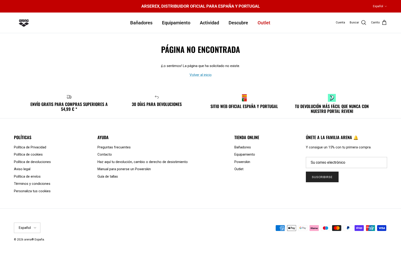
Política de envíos (27, 176)
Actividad (209, 23)
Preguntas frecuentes (114, 147)
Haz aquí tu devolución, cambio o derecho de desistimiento (142, 162)
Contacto (104, 154)
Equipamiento (176, 23)
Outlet (264, 23)
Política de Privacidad (30, 147)
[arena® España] (24, 22)
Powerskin (242, 162)
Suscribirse (322, 177)
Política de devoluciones (32, 162)
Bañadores (141, 23)
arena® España (34, 239)
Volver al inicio (201, 75)
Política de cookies (28, 154)
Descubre (238, 23)
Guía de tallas (107, 176)
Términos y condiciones (32, 184)
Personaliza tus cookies (32, 191)
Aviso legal (22, 169)
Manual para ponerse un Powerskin (124, 169)
